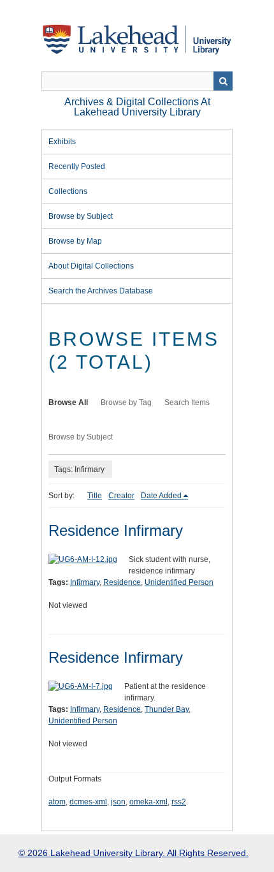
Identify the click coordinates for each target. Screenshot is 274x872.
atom (57, 801)
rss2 (178, 801)
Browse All (68, 402)
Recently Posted (76, 166)
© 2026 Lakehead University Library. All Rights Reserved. (133, 853)
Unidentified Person (179, 582)
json (118, 801)
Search (223, 81)
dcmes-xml (88, 801)
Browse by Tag (126, 402)
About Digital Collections (91, 266)
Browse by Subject (80, 216)
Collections (67, 191)
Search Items (187, 402)
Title (94, 495)
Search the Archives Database (100, 290)
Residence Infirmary (115, 530)
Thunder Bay (167, 709)
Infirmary (84, 582)
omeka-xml (148, 801)
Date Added (161, 495)
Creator (121, 495)
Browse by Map (75, 241)
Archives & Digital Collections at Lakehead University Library (137, 106)
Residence (122, 582)
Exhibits (62, 141)
